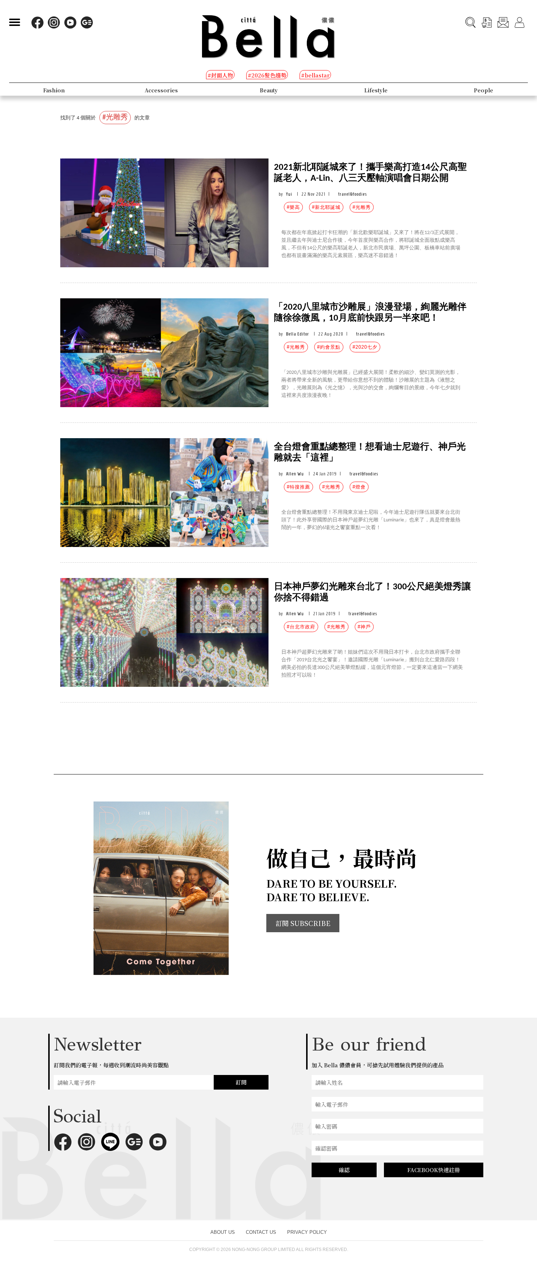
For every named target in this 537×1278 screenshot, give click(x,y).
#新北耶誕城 (326, 207)
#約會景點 (328, 347)
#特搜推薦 (298, 487)
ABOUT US (222, 1232)
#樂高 (293, 207)
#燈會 (359, 487)
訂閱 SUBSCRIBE (302, 923)
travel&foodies (352, 194)
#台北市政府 (301, 627)
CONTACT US (261, 1232)
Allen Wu (295, 474)
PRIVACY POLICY (307, 1232)
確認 (344, 1170)
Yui (289, 194)
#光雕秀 (362, 207)
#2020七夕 (365, 347)
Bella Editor (297, 334)
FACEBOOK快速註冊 (433, 1170)
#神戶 (364, 627)
